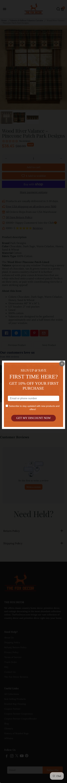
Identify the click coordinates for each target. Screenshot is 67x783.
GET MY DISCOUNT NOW (33, 418)
